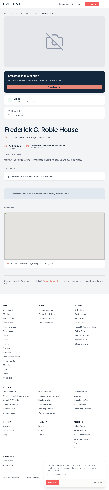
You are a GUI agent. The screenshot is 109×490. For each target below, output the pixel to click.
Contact (6, 426)
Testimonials (8, 430)
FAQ (75, 447)
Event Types (8, 318)
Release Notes (80, 430)
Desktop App (9, 465)
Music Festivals (80, 391)
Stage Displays (81, 344)
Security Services (11, 413)
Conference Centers (47, 413)
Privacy (36, 477)
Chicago (29, 13)
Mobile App (8, 322)
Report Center (9, 361)
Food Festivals (80, 404)
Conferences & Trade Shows (16, 396)
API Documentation (82, 434)
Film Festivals (44, 400)
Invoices (7, 373)
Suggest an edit (50, 281)
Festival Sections (82, 335)
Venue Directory (16, 13)
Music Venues (44, 391)
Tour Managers (45, 404)
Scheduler (79, 310)
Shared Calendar (46, 318)
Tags (5, 369)
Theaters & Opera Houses (49, 396)
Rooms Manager (46, 310)
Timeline (7, 344)
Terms (28, 477)
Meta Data (7, 365)
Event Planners (9, 391)
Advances (79, 318)
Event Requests (46, 322)
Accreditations (81, 339)
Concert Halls (9, 408)
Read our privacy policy (56, 474)
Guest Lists (79, 322)
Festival (41, 426)
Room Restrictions (47, 314)
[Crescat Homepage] (11, 4)
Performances (9, 331)
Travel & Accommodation (86, 327)
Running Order (9, 327)
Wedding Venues (46, 408)
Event (40, 430)
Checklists (7, 378)
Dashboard (8, 310)
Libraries (77, 396)
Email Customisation (11, 356)
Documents (8, 348)
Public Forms (80, 331)
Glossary (77, 443)
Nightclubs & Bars (81, 400)
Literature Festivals (11, 404)
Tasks (5, 339)
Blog (5, 434)
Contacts (7, 352)
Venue (41, 434)
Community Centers (82, 408)
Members (7, 314)
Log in (79, 4)
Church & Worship (11, 400)
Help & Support (80, 426)
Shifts (5, 335)
